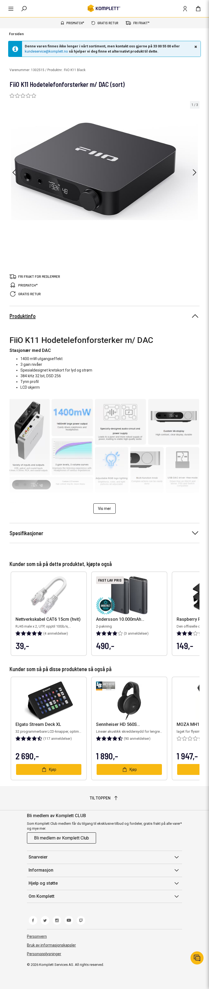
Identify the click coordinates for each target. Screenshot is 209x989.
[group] (104, 171)
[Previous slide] (14, 172)
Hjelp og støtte (43, 883)
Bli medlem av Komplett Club (61, 838)
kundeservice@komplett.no (46, 51)
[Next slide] (194, 172)
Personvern (37, 936)
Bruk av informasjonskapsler (51, 945)
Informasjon (41, 870)
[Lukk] (195, 46)
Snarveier (38, 857)
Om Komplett (41, 896)
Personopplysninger (44, 954)
